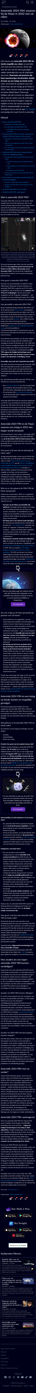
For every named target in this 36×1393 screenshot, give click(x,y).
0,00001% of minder (26, 935)
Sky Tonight (30, 109)
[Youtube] (22, 1377)
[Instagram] (10, 1377)
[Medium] (18, 1377)
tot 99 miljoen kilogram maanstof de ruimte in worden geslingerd (16, 550)
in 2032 (23, 952)
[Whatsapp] (25, 56)
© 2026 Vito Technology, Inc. (18, 1383)
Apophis (16, 319)
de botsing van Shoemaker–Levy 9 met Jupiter (18, 545)
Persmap (26, 1385)
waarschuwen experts (26, 1012)
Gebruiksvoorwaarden (16, 1385)
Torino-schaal (18, 310)
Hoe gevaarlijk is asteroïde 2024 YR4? (16, 127)
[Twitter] (15, 56)
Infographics (5, 1358)
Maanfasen (4, 1361)
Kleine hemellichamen (16, 24)
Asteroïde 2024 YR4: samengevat (14, 192)
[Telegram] (20, 56)
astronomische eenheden (24, 392)
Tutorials (3, 1352)
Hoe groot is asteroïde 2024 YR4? (15, 124)
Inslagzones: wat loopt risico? (15, 170)
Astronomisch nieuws (9, 7)
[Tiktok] (26, 1377)
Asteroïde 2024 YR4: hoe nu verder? (15, 189)
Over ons (4, 1365)
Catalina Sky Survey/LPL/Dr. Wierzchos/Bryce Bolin (18, 261)
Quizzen (3, 1355)
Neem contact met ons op (9, 1368)
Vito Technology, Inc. (13, 1189)
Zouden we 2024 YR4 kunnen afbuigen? (17, 182)
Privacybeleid (6, 1385)
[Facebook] (10, 56)
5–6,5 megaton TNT (17, 525)
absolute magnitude (12, 385)
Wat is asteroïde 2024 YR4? (12, 122)
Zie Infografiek (18, 604)
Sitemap (31, 1385)
